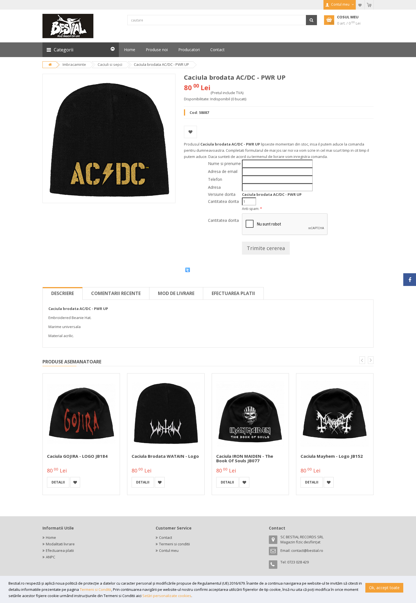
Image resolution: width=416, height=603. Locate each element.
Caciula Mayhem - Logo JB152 (332, 456)
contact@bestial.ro (307, 550)
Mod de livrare (176, 293)
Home (51, 537)
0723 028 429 (298, 562)
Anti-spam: (252, 208)
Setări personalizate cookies (166, 595)
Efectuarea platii (233, 293)
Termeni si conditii (174, 543)
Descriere (62, 293)
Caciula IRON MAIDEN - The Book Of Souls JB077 (244, 458)
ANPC (50, 556)
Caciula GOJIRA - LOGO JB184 (77, 456)
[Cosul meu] (369, 5)
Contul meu (169, 550)
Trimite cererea (266, 248)
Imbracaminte (74, 64)
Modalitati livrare (60, 543)
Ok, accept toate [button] (384, 587)
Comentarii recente (116, 293)
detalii (58, 482)
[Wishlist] (360, 5)
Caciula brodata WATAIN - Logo (165, 456)
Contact (165, 537)
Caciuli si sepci (110, 64)
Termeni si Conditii (95, 589)
